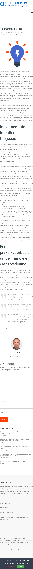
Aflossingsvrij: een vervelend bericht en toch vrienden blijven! (15, 462)
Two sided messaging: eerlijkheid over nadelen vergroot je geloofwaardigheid (16, 447)
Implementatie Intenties (11, 29)
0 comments (3, 34)
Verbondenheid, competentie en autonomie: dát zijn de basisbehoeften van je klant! (15, 454)
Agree (20, 566)
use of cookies (11, 566)
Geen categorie (17, 34)
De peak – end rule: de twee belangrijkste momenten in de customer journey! (16, 432)
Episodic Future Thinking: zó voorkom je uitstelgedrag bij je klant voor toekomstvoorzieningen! (16, 439)
